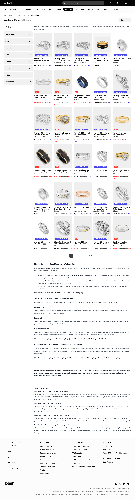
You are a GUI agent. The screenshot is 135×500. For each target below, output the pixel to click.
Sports (28, 9)
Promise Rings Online (85, 370)
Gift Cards (114, 9)
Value (50, 9)
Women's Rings (125, 370)
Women (13, 9)
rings (83, 348)
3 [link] (79, 256)
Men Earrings (123, 373)
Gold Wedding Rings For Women (64, 358)
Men (20, 9)
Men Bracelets (113, 373)
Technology (79, 9)
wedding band (45, 268)
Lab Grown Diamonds (101, 373)
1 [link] (71, 256)
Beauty (58, 9)
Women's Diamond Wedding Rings (86, 358)
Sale (105, 9)
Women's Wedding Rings (46, 358)
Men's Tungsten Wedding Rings (98, 339)
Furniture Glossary (104, 494)
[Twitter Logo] (120, 484)
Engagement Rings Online (54, 370)
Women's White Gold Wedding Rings (109, 358)
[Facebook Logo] (128, 484)
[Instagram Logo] (116, 484)
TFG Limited (38, 494)
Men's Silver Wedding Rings (78, 339)
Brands (90, 9)
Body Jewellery (56, 375)
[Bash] (5, 15)
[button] (110, 3)
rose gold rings (114, 281)
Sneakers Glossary (75, 494)
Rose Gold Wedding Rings (75, 293)
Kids (43, 9)
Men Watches (38, 373)
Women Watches (49, 373)
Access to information (121, 494)
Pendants (58, 373)
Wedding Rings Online (70, 370)
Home (36, 9)
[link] (91, 256)
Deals (98, 9)
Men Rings (65, 373)
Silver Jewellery (88, 373)
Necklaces (104, 370)
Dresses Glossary (58, 494)
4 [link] (83, 256)
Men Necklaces (114, 370)
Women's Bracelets (76, 373)
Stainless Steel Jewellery (42, 375)
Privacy (47, 494)
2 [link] (75, 256)
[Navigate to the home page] (9, 3)
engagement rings (77, 275)
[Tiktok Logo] (124, 484)
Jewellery (68, 9)
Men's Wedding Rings (45, 339)
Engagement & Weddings (22, 15)
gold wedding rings (49, 281)
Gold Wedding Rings (60, 293)
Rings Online (96, 370)
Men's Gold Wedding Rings (60, 339)
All (6, 9)
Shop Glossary (89, 494)
